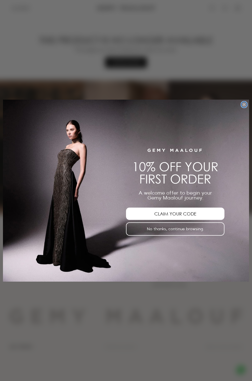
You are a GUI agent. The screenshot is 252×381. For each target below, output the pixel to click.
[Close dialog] (244, 104)
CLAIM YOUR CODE (175, 213)
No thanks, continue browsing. (175, 229)
